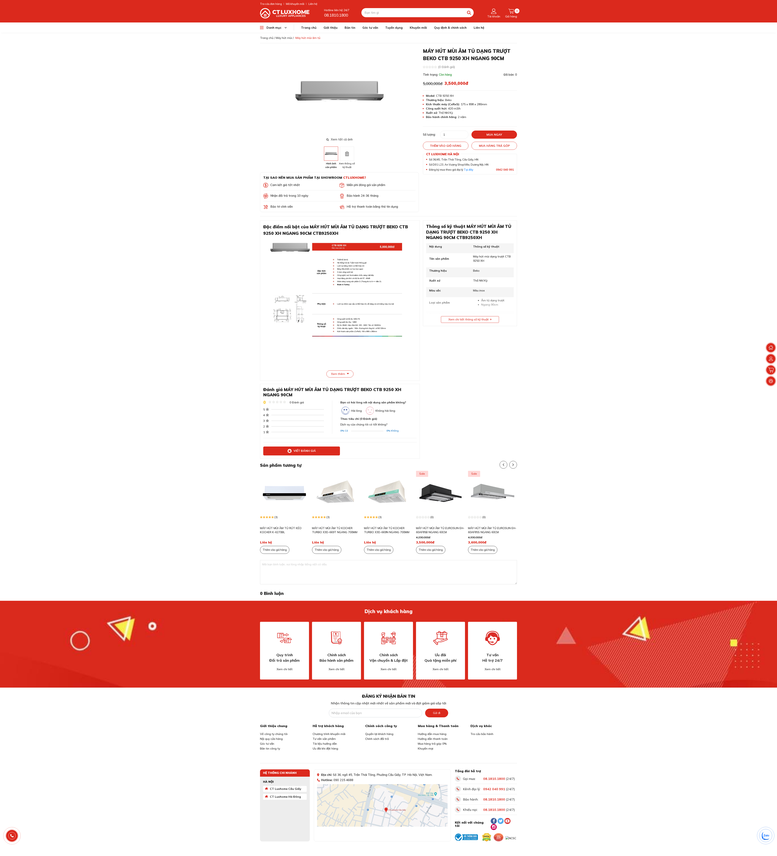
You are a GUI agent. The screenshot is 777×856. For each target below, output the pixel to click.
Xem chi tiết (285, 669)
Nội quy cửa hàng (271, 739)
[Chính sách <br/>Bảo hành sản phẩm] (336, 638)
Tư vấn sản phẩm (324, 739)
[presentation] (416, 92)
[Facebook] (494, 821)
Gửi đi (436, 713)
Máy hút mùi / (285, 38)
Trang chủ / (267, 38)
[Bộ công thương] (466, 837)
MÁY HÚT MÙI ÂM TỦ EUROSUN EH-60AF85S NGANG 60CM (492, 530)
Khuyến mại (425, 748)
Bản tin (350, 28)
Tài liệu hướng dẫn (325, 743)
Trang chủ (308, 28)
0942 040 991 (505, 169)
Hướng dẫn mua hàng (432, 734)
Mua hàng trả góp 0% (432, 743)
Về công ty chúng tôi (274, 734)
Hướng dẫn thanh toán (433, 739)
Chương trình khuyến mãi (329, 734)
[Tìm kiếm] (469, 12)
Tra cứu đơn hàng (271, 3)
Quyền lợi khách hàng (379, 734)
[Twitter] (501, 821)
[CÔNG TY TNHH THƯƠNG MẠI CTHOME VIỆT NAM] (284, 13)
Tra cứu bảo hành (481, 734)
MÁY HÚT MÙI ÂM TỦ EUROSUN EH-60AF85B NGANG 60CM (440, 530)
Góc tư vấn (370, 28)
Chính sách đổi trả (377, 739)
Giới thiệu (331, 28)
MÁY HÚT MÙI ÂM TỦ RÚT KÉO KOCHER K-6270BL (280, 530)
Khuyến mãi (418, 28)
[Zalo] (766, 836)
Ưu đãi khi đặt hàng (325, 748)
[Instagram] (494, 827)
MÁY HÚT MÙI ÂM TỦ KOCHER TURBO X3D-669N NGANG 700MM (386, 530)
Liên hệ (312, 3)
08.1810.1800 (336, 15)
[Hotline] (12, 836)
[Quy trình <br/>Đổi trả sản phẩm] (284, 638)
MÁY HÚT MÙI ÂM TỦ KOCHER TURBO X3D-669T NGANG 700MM (334, 530)
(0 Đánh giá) (446, 67)
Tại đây (468, 169)
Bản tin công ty (270, 748)
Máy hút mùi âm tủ (307, 38)
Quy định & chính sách (450, 28)
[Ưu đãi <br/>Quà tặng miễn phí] (440, 638)
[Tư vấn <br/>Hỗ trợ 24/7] (492, 638)
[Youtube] (507, 821)
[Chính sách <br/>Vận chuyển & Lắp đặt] (388, 638)
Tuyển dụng (394, 28)
